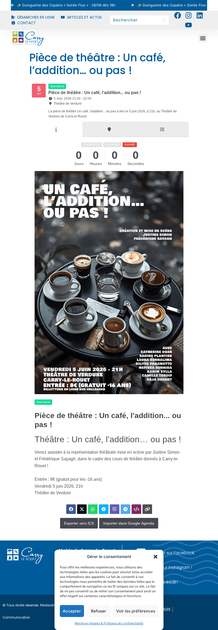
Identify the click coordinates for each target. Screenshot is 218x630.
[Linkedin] (199, 15)
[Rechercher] (164, 20)
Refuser (98, 611)
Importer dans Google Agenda (128, 523)
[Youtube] (188, 25)
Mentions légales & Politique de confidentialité (109, 623)
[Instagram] (188, 15)
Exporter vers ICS (79, 523)
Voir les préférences (135, 611)
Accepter (72, 611)
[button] (155, 556)
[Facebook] (177, 15)
